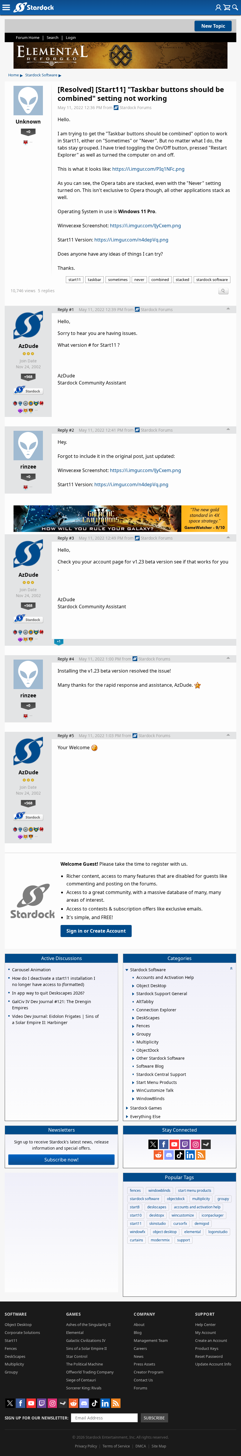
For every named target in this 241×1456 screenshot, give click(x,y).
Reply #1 (66, 309)
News (138, 1356)
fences (135, 1190)
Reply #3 (66, 538)
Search (52, 37)
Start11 (11, 1340)
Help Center (205, 1324)
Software (16, 1314)
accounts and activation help (197, 1207)
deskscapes (156, 1207)
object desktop (165, 1231)
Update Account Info (213, 1364)
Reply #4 (66, 659)
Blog (138, 1332)
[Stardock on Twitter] (153, 1144)
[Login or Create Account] (218, 7)
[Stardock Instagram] (195, 1144)
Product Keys (206, 1348)
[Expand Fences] (133, 1026)
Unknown (28, 121)
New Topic (213, 26)
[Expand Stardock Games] (127, 1108)
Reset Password (209, 1356)
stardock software (212, 279)
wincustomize (183, 1215)
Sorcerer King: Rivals (83, 1388)
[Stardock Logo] (33, 7)
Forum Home (27, 37)
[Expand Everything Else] (127, 1116)
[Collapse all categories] (231, 968)
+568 (28, 376)
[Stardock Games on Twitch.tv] (185, 1144)
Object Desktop (18, 1324)
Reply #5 (66, 735)
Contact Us (143, 1380)
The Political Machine (84, 1364)
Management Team (151, 1340)
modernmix (160, 1240)
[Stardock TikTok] (179, 1155)
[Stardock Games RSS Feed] (200, 1155)
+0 (28, 131)
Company (144, 1314)
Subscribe (154, 1418)
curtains (136, 1240)
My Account (205, 1332)
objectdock (176, 1198)
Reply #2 (66, 430)
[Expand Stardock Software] (126, 970)
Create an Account (211, 1340)
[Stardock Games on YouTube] (174, 1144)
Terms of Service (116, 1446)
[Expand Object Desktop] (133, 986)
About (139, 1324)
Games (73, 1314)
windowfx (137, 1231)
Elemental (74, 1332)
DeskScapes (15, 1356)
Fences (11, 1348)
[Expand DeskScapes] (133, 1018)
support (183, 1240)
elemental (192, 1231)
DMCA (140, 1446)
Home (13, 75)
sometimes (118, 279)
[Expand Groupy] (133, 1034)
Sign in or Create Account (96, 931)
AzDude (28, 345)
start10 (136, 1215)
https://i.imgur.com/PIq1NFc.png (148, 169)
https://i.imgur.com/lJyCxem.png (145, 225)
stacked (182, 279)
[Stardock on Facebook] (163, 1144)
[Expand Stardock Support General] (133, 993)
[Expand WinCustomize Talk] (133, 1090)
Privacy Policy (86, 1446)
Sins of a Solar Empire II (86, 1348)
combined (160, 279)
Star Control (76, 1356)
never (139, 279)
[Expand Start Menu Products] (133, 1082)
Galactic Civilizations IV (86, 1340)
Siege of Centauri (81, 1380)
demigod (202, 1223)
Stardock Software (41, 75)
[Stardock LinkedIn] (190, 1155)
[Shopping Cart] (226, 7)
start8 (135, 1207)
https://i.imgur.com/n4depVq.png (131, 239)
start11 (74, 279)
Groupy (11, 1372)
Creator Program (148, 1372)
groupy (223, 1198)
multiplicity (201, 1198)
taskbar (94, 279)
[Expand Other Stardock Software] (133, 1058)
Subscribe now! (61, 1159)
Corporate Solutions (22, 1332)
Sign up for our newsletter (36, 1418)
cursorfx (180, 1223)
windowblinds (159, 1190)
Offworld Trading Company (90, 1372)
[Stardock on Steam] (206, 1144)
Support (205, 1314)
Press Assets (144, 1364)
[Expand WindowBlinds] (133, 1098)
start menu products (194, 1190)
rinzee (28, 466)
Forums (140, 1388)
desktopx (156, 1215)
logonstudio (217, 1231)
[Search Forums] (235, 7)
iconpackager (213, 1215)
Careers (140, 1348)
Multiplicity (14, 1364)
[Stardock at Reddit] (158, 1155)
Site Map (159, 1446)
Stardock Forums (136, 107)
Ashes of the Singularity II (88, 1324)
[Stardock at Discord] (169, 1155)
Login (71, 37)
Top (228, 309)
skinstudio (157, 1223)
